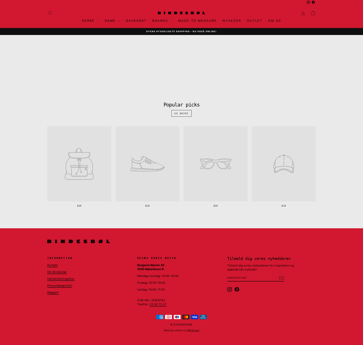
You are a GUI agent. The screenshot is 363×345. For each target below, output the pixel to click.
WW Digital (193, 330)
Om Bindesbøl (57, 272)
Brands (161, 21)
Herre (89, 21)
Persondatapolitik (59, 285)
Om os (274, 21)
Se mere (181, 113)
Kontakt (52, 265)
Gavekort (136, 21)
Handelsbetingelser (61, 279)
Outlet (254, 21)
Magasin (53, 292)
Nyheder (232, 21)
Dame (111, 21)
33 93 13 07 (158, 304)
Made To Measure (197, 21)
